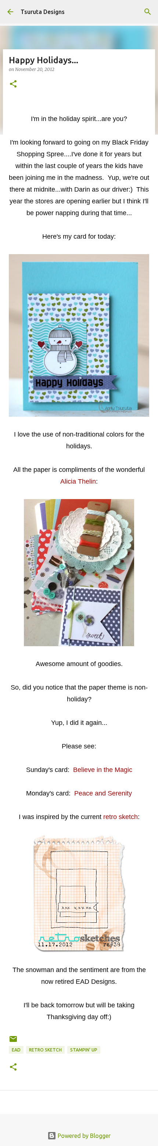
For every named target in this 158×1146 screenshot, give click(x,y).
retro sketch (45, 1049)
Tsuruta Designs (43, 11)
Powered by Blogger (83, 1135)
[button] (13, 84)
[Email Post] (13, 1041)
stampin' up (83, 1049)
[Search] (147, 12)
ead (16, 1049)
